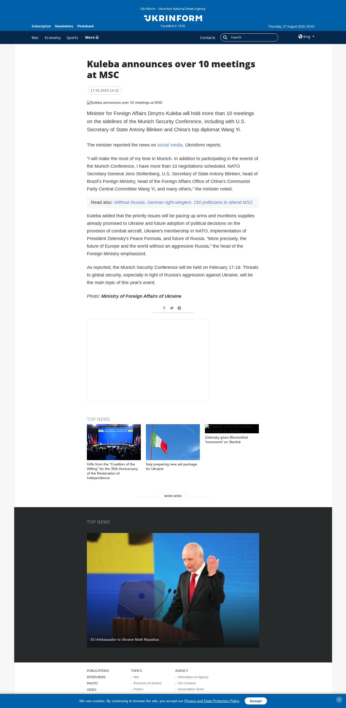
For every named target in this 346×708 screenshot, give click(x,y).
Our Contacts (187, 683)
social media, (170, 144)
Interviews (96, 677)
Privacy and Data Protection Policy (211, 701)
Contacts (207, 37)
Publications (98, 671)
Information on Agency (193, 677)
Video (91, 690)
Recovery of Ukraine (147, 683)
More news (173, 496)
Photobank (85, 26)
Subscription (41, 26)
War (35, 37)
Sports (72, 37)
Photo (92, 683)
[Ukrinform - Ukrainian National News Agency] (173, 17)
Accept (256, 701)
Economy (53, 37)
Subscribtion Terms (191, 689)
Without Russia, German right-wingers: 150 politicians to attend (183, 202)
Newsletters (64, 26)
